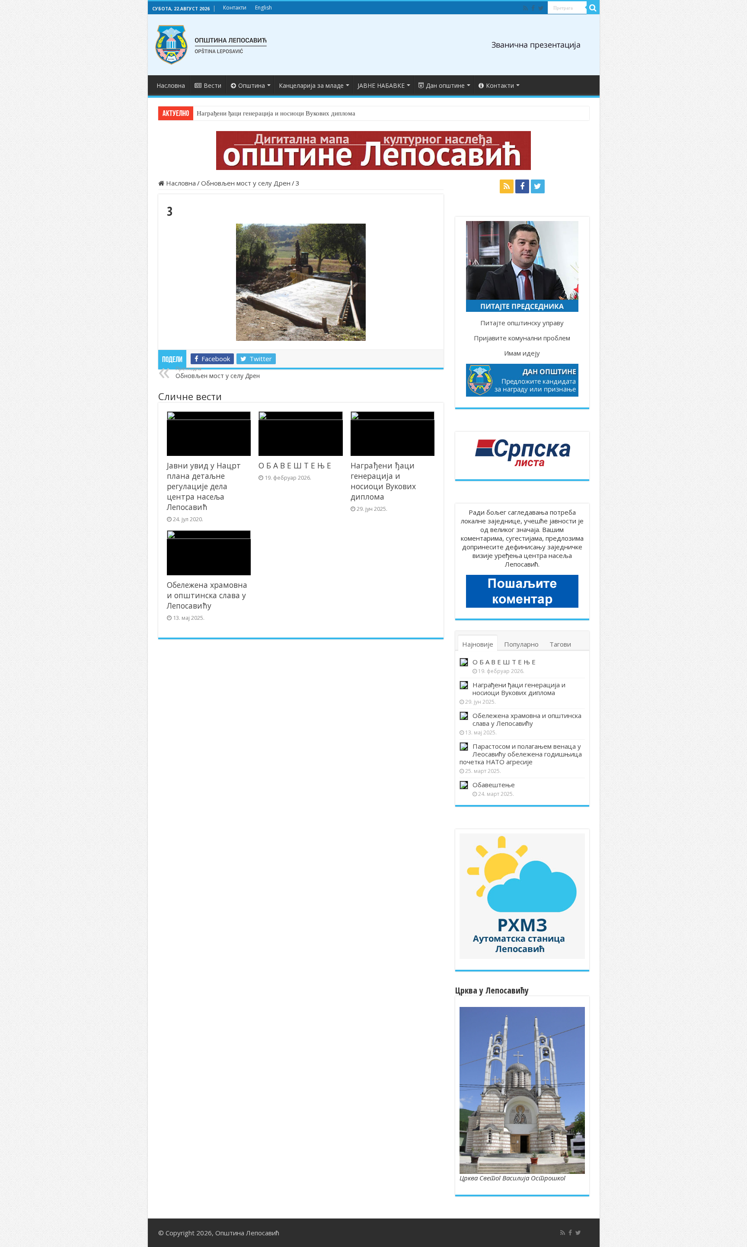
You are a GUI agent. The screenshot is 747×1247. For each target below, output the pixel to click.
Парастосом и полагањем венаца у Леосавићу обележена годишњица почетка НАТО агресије (521, 754)
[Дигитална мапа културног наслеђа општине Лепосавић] (374, 150)
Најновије (477, 644)
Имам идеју (522, 353)
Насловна (170, 85)
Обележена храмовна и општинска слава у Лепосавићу (207, 595)
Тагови (560, 644)
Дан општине (445, 85)
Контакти (234, 7)
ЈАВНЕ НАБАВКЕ (381, 85)
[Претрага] (593, 7)
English (263, 7)
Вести (212, 85)
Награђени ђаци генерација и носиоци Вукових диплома (276, 113)
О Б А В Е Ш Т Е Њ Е (295, 465)
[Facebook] (533, 8)
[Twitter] (541, 8)
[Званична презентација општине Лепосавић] (211, 45)
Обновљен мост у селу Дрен (245, 183)
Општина (251, 85)
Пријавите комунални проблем (522, 337)
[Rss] (525, 8)
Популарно (521, 644)
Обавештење (493, 784)
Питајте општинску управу (522, 322)
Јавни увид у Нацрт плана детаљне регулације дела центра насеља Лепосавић (204, 486)
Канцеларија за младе (311, 85)
